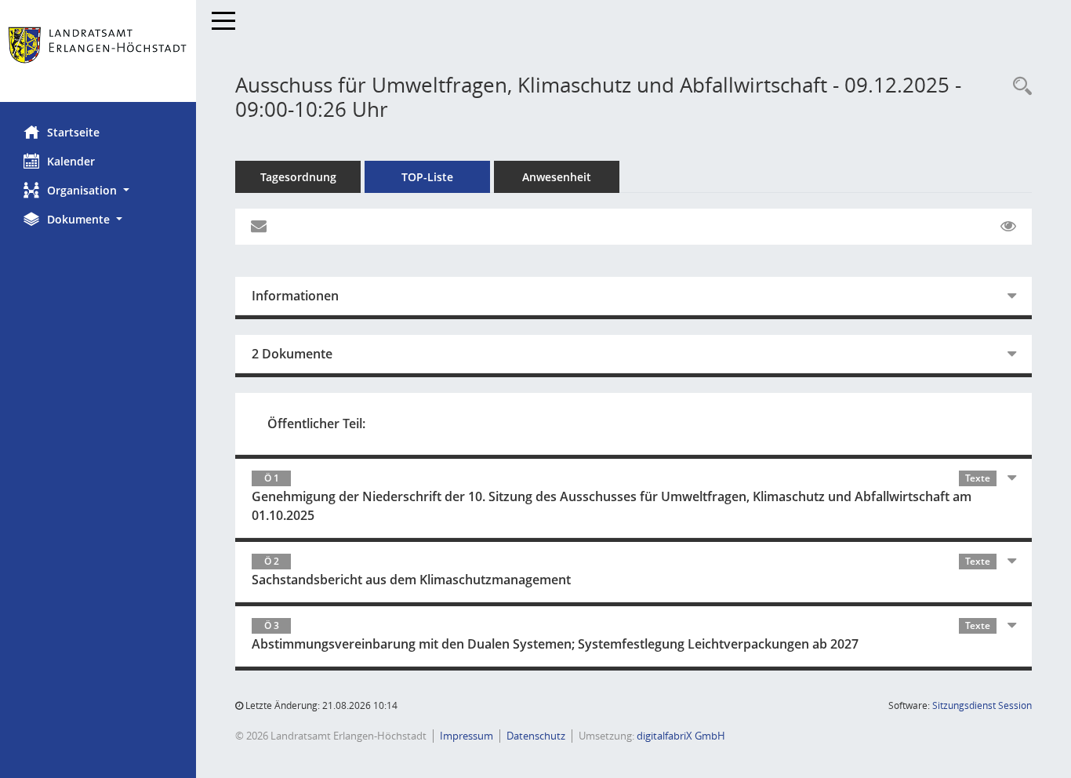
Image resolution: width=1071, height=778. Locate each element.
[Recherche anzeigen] (1018, 87)
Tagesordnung (298, 176)
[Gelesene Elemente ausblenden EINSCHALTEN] (1008, 227)
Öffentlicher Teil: (316, 423)
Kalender (71, 161)
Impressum (466, 736)
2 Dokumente (292, 353)
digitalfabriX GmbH (681, 736)
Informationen (295, 295)
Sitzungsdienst (982, 705)
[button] (98, 190)
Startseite (73, 132)
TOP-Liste (427, 176)
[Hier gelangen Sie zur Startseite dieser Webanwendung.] (98, 51)
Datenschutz (535, 736)
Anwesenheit (556, 176)
